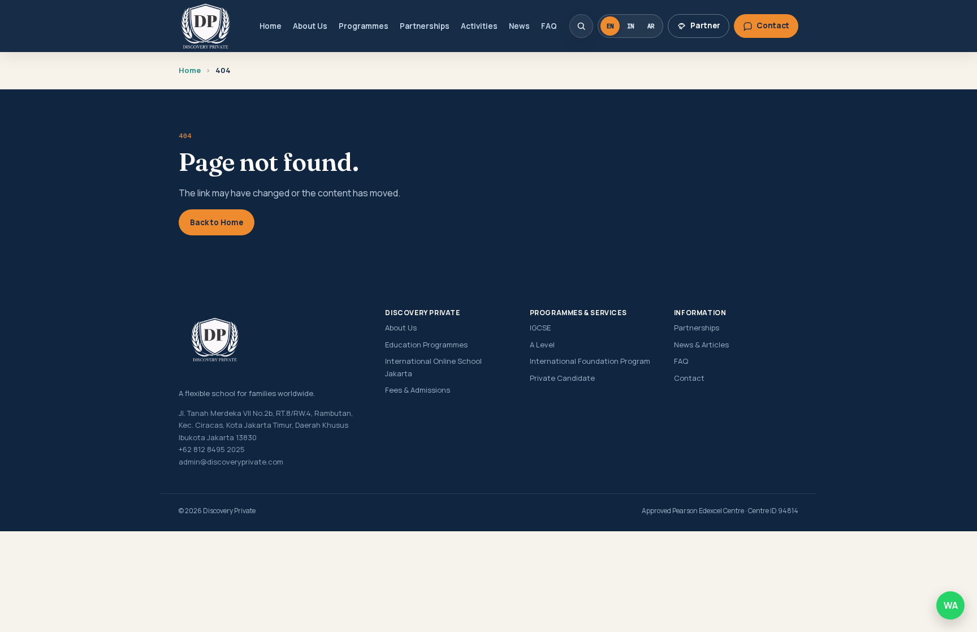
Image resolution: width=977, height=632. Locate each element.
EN (610, 26)
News (519, 26)
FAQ (549, 26)
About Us (310, 26)
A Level (542, 344)
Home (271, 26)
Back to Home (216, 222)
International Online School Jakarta (433, 367)
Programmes (363, 26)
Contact (689, 378)
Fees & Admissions (417, 390)
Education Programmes (426, 344)
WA (951, 605)
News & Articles (701, 344)
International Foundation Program (590, 361)
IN (630, 26)
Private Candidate (562, 378)
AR (650, 26)
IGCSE (540, 328)
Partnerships (424, 26)
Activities (479, 26)
